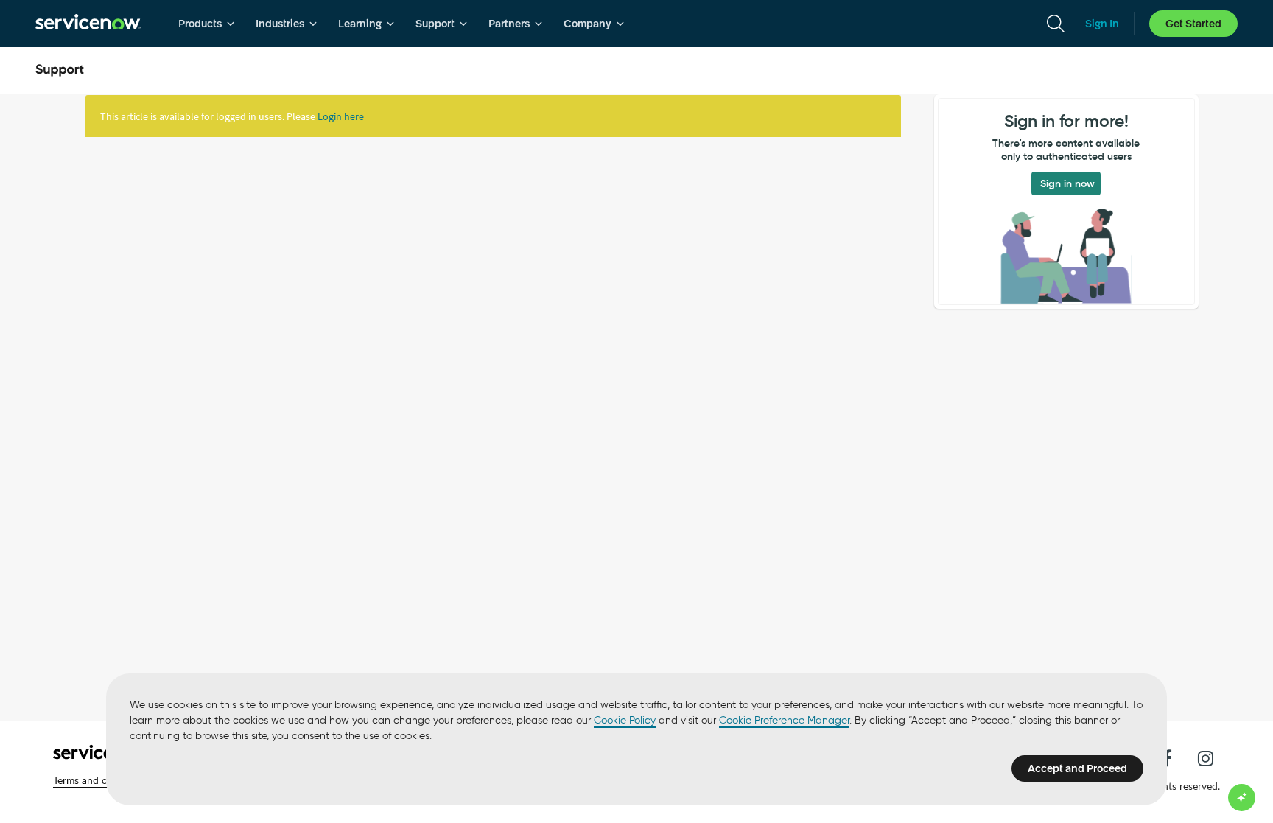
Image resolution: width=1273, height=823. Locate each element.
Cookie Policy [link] (625, 720)
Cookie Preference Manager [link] (784, 720)
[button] (101, 780)
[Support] (59, 70)
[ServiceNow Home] (88, 23)
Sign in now (1067, 183)
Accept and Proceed (1077, 768)
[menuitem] (206, 23)
